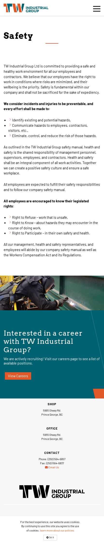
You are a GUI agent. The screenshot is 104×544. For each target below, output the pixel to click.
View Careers (18, 376)
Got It (51, 537)
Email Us (53, 467)
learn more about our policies (57, 530)
